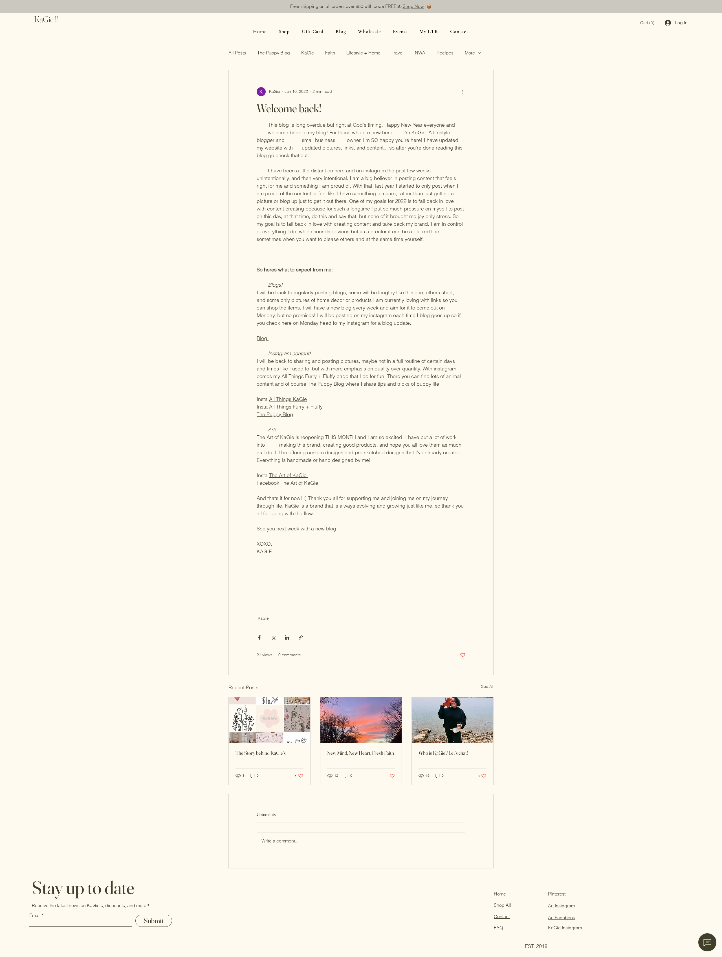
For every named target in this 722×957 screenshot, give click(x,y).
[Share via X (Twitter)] (273, 637)
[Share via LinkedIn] (287, 637)
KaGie (307, 53)
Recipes (445, 53)
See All (487, 686)
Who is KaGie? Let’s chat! (443, 753)
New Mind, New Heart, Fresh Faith (360, 753)
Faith (330, 53)
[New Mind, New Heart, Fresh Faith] (361, 720)
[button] (647, 23)
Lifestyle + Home (363, 53)
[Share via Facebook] (259, 637)
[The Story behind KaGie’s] (269, 720)
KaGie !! (46, 19)
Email (35, 915)
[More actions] (462, 91)
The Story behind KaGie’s (260, 753)
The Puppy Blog (273, 53)
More (470, 53)
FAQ (498, 927)
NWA (420, 53)
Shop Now (413, 6)
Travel (398, 53)
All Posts (237, 53)
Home (500, 894)
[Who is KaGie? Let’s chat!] (452, 720)
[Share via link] (300, 637)
